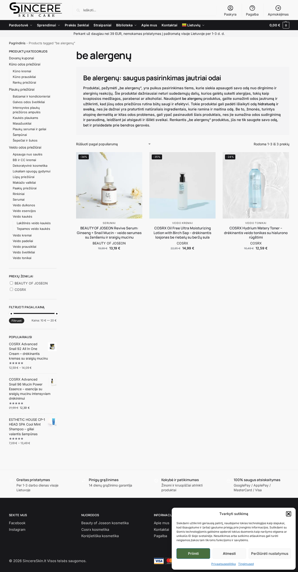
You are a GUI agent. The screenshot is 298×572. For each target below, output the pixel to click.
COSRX (182, 243)
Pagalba (252, 14)
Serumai (109, 223)
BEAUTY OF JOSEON (109, 243)
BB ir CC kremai (24, 160)
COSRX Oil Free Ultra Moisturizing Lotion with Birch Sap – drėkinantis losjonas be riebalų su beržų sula (182, 233)
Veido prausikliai (24, 246)
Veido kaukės (22, 216)
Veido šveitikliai (24, 252)
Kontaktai (161, 529)
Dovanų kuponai (21, 58)
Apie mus (161, 523)
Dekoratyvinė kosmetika (30, 165)
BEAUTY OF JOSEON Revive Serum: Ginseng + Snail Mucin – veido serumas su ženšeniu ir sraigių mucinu (109, 233)
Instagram (17, 529)
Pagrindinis (17, 43)
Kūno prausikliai (24, 77)
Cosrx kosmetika (95, 529)
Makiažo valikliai (24, 182)
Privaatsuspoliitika (223, 564)
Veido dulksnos (24, 205)
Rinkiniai (18, 194)
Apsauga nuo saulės (27, 154)
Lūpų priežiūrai (23, 177)
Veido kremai (182, 223)
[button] (288, 513)
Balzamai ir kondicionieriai (31, 96)
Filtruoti (17, 320)
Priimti (193, 553)
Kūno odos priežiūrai (24, 64)
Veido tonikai (255, 223)
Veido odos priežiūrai (25, 147)
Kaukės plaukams (25, 118)
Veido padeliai (23, 241)
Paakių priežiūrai (25, 188)
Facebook (17, 523)
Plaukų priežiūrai (21, 89)
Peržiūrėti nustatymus (269, 553)
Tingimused (246, 564)
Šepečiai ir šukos (25, 140)
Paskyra (230, 14)
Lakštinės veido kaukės (34, 223)
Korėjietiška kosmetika (100, 536)
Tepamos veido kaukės (33, 229)
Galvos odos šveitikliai (29, 102)
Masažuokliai (22, 123)
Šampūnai (20, 135)
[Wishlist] (135, 159)
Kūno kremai (22, 71)
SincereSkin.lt (34, 561)
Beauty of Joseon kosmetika (105, 523)
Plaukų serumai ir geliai (29, 129)
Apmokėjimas (278, 14)
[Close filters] (58, 51)
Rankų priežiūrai (24, 82)
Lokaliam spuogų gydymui (31, 171)
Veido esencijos (24, 211)
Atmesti (229, 553)
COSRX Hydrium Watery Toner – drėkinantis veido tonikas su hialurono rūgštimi (256, 233)
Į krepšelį (109, 258)
